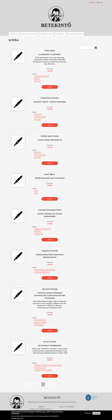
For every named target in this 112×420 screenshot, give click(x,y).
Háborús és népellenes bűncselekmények (48, 365)
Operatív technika (40, 323)
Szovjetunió (38, 234)
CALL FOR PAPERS (75, 34)
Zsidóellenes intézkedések (43, 370)
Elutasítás (96, 413)
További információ (17, 418)
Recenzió (37, 81)
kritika (49, 71)
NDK (36, 191)
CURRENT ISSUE (46, 34)
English (93, 2)
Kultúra (37, 79)
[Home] (56, 21)
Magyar (100, 2)
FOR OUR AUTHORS (29, 34)
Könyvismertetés (40, 155)
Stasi (36, 193)
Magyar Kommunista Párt (43, 229)
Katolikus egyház (40, 117)
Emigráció (38, 114)
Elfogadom (88, 413)
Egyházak (38, 153)
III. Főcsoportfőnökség (42, 272)
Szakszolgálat (39, 325)
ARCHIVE (59, 34)
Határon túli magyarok (42, 76)
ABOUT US (14, 34)
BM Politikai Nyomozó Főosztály (45, 270)
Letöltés (49, 87)
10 (47, 384)
